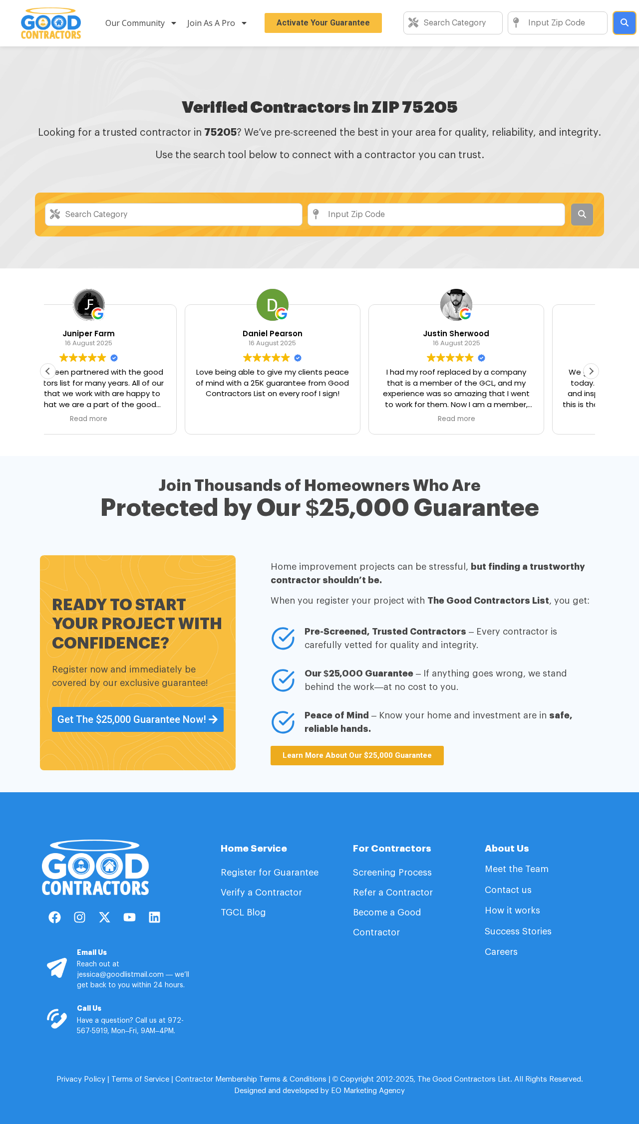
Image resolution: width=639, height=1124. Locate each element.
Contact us (508, 890)
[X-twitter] (104, 917)
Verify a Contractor (261, 892)
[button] (591, 371)
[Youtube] (129, 917)
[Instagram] (79, 917)
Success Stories (518, 931)
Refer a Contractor (394, 892)
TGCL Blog (243, 912)
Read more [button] (319, 419)
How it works (512, 910)
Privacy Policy (80, 1079)
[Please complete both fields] (625, 23)
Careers (501, 951)
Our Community (135, 22)
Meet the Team (518, 869)
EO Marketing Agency (367, 1091)
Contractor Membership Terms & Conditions (250, 1079)
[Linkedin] (154, 917)
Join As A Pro (211, 22)
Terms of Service (140, 1079)
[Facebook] (54, 917)
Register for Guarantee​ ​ (271, 872)
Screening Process (393, 872)
